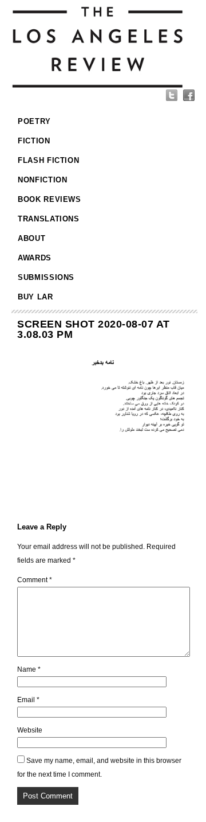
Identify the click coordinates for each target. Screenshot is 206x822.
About (31, 238)
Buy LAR (35, 297)
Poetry (34, 121)
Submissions (46, 277)
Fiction (34, 141)
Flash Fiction (48, 160)
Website (29, 730)
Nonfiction (43, 180)
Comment (34, 580)
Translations (49, 219)
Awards (35, 258)
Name (29, 669)
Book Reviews (49, 199)
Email (28, 700)
